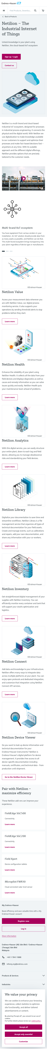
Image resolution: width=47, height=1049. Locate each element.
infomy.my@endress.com (17, 964)
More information (9, 936)
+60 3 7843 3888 (14, 957)
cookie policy (35, 1021)
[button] (11, 57)
